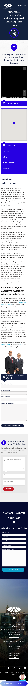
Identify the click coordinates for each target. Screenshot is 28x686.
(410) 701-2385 (14, 646)
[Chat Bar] (14, 683)
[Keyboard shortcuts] (11, 97)
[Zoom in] (24, 91)
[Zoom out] (24, 94)
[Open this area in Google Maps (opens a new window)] (4, 97)
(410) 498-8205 (14, 634)
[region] (14, 82)
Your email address (8, 481)
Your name (6, 475)
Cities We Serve (14, 653)
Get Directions (14, 637)
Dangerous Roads (14, 655)
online (21, 345)
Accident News (14, 658)
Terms (18, 97)
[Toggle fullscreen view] (24, 68)
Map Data (14, 97)
